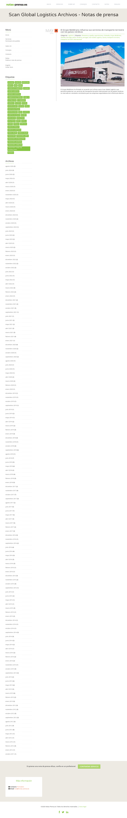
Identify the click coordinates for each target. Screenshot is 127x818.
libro (20, 112)
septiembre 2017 (11, 499)
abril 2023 (8, 243)
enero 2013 (9, 701)
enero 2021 (9, 340)
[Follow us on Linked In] (67, 813)
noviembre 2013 (10, 665)
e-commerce (21, 100)
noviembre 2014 (10, 624)
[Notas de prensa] (16, 4)
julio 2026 (8, 170)
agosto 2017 (9, 503)
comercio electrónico (15, 97)
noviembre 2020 (10, 349)
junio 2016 (8, 551)
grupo (27, 106)
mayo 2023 (9, 239)
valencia (10, 152)
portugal (23, 124)
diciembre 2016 (10, 535)
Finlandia (107, 35)
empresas (11, 103)
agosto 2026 (9, 166)
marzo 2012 (9, 742)
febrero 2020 (9, 385)
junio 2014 (8, 640)
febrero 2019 (9, 430)
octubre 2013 (9, 669)
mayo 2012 (9, 734)
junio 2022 (8, 276)
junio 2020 (8, 369)
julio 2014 (8, 636)
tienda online (12, 133)
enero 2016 (9, 572)
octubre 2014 (9, 628)
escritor (18, 103)
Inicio (49, 4)
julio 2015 (8, 592)
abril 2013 (8, 689)
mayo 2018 (9, 466)
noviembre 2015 (10, 580)
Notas (107, 4)
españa (24, 103)
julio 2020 (8, 365)
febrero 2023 (9, 251)
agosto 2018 (9, 454)
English (117, 4)
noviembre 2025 (10, 195)
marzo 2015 (9, 608)
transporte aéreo (22, 136)
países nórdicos (77, 37)
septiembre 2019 (11, 405)
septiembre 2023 (11, 227)
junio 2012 (8, 730)
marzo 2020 (9, 381)
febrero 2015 (9, 612)
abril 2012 (8, 738)
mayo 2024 (9, 199)
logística (26, 112)
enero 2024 (9, 211)
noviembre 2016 (10, 539)
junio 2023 (8, 235)
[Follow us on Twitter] (63, 813)
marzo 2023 (9, 247)
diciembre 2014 (10, 620)
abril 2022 (8, 284)
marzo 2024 (9, 207)
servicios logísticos (14, 130)
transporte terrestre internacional (15, 148)
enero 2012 (9, 750)
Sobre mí (71, 4)
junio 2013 (8, 681)
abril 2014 (8, 649)
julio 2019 (8, 409)
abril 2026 (8, 182)
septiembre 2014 (11, 632)
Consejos (83, 4)
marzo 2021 (9, 332)
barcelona (25, 82)
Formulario (20, 787)
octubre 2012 (9, 713)
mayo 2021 (9, 324)
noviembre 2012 (10, 709)
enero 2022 (9, 296)
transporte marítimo (15, 142)
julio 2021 (8, 316)
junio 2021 (8, 320)
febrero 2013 (9, 697)
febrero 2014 (9, 657)
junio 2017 (8, 511)
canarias (26, 88)
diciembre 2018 (10, 438)
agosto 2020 (9, 361)
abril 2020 (8, 377)
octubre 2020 (9, 353)
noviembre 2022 (10, 263)
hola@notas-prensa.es (21, 789)
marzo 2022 (9, 288)
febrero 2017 (9, 527)
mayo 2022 (9, 280)
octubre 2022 (9, 268)
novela (24, 121)
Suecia (104, 37)
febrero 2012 (9, 746)
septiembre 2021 (11, 312)
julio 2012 (8, 726)
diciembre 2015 (10, 576)
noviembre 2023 (10, 219)
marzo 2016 (9, 563)
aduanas (11, 82)
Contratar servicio (89, 766)
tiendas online (23, 133)
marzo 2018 (9, 474)
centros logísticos (14, 94)
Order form (9, 67)
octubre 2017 (9, 495)
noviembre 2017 (10, 490)
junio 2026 (8, 174)
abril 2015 (8, 604)
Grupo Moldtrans (14, 109)
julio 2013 (8, 677)
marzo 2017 (9, 523)
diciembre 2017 (10, 486)
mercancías (11, 118)
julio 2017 (8, 507)
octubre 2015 (9, 584)
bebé (15, 85)
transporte (11, 136)
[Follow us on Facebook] (59, 813)
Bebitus (10, 85)
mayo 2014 (9, 644)
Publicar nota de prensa (13, 60)
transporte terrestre (15, 145)
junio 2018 (8, 462)
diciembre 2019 (10, 393)
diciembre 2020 (10, 345)
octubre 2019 (9, 401)
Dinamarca (85, 35)
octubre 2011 (9, 754)
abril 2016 (8, 559)
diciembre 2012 (10, 705)
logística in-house (14, 115)
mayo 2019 (9, 417)
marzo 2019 (9, 426)
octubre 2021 (9, 308)
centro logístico (13, 91)
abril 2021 (8, 328)
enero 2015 (9, 616)
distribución (12, 100)
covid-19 (26, 97)
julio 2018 (8, 458)
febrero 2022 (9, 292)
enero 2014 (9, 661)
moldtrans (11, 121)
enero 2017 (9, 531)
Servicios (59, 4)
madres (23, 115)
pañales (16, 124)
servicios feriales (13, 127)
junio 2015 (8, 596)
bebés (20, 85)
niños (18, 121)
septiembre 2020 (11, 357)
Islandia (63, 37)
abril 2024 (8, 203)
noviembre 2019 (10, 397)
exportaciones (12, 106)
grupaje (21, 106)
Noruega (69, 37)
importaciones (12, 112)
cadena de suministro (15, 88)
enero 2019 (9, 434)
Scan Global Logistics (95, 37)
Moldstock (20, 118)
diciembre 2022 (10, 259)
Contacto (95, 4)
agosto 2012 (9, 721)
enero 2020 (9, 389)
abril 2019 (8, 422)
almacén (18, 82)
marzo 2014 (9, 653)
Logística (71, 35)
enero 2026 (9, 190)
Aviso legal (82, 807)
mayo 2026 (9, 178)
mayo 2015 (9, 600)
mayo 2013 (9, 685)
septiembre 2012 (11, 717)
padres (10, 124)
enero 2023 (9, 255)
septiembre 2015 (11, 588)
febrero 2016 (9, 567)
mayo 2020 (9, 373)
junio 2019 (8, 413)
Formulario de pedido (12, 41)
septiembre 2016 (11, 543)
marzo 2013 (9, 693)
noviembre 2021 (10, 304)
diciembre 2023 (10, 215)
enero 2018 (9, 482)
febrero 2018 (9, 478)
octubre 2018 (9, 446)
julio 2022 (8, 272)
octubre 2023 (9, 223)
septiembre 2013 (11, 673)
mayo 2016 (9, 555)
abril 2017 (8, 519)
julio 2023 (8, 231)
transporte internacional (16, 139)
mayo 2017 (9, 515)
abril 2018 (8, 470)
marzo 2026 (9, 186)
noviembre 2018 (10, 442)
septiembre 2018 (11, 450)
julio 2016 (8, 547)
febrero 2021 (9, 336)
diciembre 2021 (10, 300)
